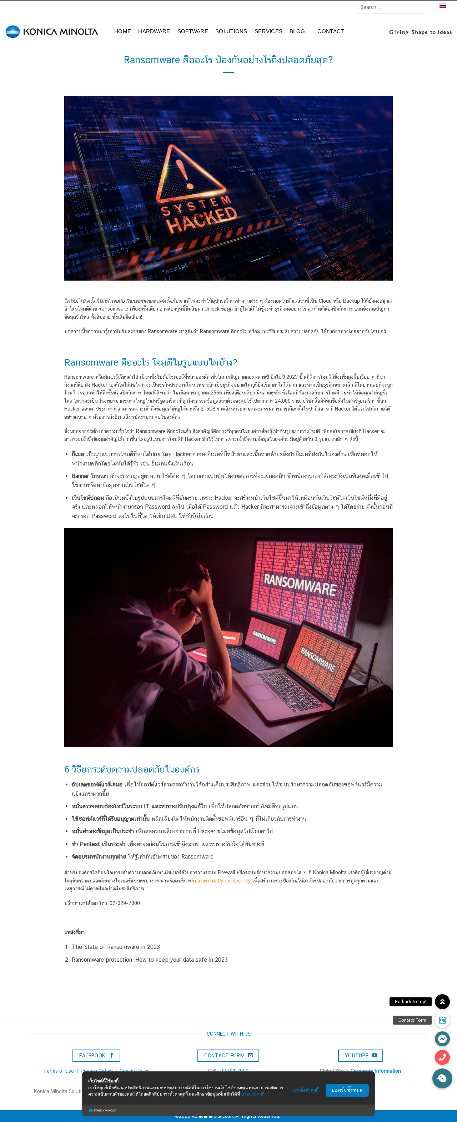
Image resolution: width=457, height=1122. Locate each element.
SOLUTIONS (231, 31)
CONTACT (330, 31)
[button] (442, 1057)
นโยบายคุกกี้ (253, 1094)
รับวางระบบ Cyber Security (221, 881)
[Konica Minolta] (53, 31)
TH (434, 6)
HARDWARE (154, 31)
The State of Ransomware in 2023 (116, 947)
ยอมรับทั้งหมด (347, 1090)
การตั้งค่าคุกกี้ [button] (305, 1090)
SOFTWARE (192, 31)
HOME (122, 31)
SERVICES (268, 31)
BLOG (297, 31)
